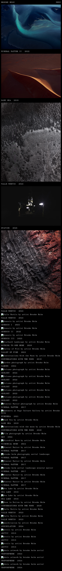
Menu (58, 2)
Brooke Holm (7, 2)
